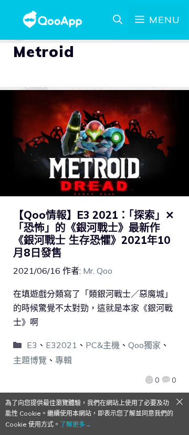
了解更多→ (75, 424)
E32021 (61, 345)
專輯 (63, 360)
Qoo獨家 (144, 345)
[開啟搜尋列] (118, 20)
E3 (32, 345)
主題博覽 (30, 360)
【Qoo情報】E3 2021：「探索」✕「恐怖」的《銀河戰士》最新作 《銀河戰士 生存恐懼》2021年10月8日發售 (93, 233)
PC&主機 (103, 345)
